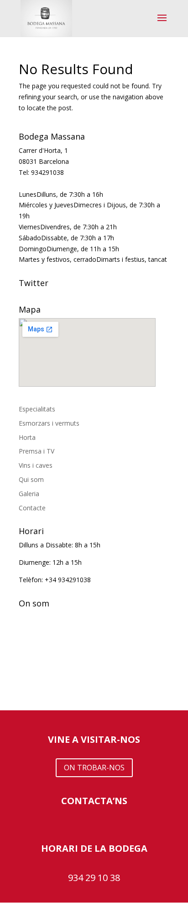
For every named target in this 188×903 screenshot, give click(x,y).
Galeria (29, 493)
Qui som (31, 479)
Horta (27, 437)
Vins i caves (35, 465)
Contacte (32, 507)
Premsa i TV (36, 451)
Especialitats (37, 409)
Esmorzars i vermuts (49, 423)
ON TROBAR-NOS (94, 767)
